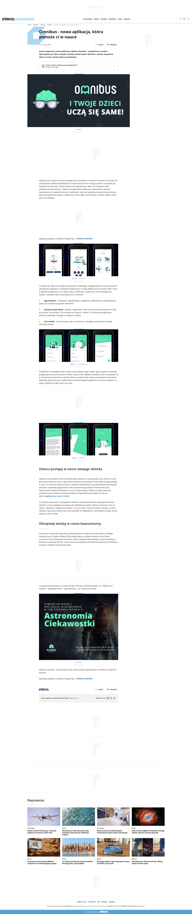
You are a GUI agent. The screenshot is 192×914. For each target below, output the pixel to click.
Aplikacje (42, 24)
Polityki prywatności (87, 906)
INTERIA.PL (117, 906)
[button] (87, 19)
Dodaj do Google (61, 67)
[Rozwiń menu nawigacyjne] (188, 19)
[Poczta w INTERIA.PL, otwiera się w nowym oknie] (184, 19)
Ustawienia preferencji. (100, 906)
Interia (29, 24)
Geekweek (35, 24)
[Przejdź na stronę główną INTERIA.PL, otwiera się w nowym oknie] (8, 19)
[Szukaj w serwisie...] (180, 19)
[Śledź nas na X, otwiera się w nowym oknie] (114, 698)
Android (49, 24)
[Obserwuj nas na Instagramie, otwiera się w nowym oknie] (111, 698)
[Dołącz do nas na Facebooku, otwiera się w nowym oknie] (107, 698)
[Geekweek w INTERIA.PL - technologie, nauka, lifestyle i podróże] (25, 19)
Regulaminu (74, 906)
